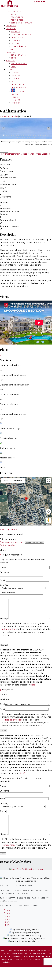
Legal (19, 905)
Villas (14, 14)
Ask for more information (34, 542)
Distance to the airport (11, 365)
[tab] (3, 135)
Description (14, 154)
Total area (5, 164)
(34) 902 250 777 (41, 898)
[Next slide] (48, 128)
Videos (24, 154)
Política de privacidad (12, 720)
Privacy (26, 905)
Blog (13, 58)
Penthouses (17, 20)
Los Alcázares (18, 46)
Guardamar (17, 37)
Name (3, 567)
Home (3, 116)
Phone (3, 811)
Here (33, 685)
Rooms (3, 191)
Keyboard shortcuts (20, 524)
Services (37, 154)
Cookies (34, 905)
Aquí (22, 773)
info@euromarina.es (8, 901)
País (2, 704)
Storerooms (5, 208)
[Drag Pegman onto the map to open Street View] (48, 520)
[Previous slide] (3, 128)
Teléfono (4, 699)
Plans (30, 154)
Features (4, 154)
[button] (4, 150)
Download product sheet (12, 542)
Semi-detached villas (22, 23)
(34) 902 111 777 (9, 898)
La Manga (15, 40)
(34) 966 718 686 (23, 898)
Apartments (17, 17)
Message (4, 619)
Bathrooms (5, 197)
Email (3, 580)
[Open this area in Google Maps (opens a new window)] (5, 524)
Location (11, 29)
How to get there (8, 529)
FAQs (13, 67)
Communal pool (8, 220)
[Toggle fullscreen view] (48, 480)
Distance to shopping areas (13, 414)
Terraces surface (8, 178)
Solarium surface (8, 184)
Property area (6, 171)
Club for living (19, 55)
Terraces (4, 214)
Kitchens (4, 202)
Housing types (13, 11)
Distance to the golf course (13, 375)
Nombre (4, 694)
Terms (49, 524)
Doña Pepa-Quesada (21, 35)
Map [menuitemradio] (6, 480)
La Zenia (15, 43)
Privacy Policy (9, 629)
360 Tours (11, 26)
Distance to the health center (14, 385)
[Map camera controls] (48, 511)
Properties (12, 116)
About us (11, 52)
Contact (10, 61)
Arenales (15, 32)
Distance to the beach (10, 394)
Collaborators (19, 64)
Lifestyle (10, 49)
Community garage (9, 226)
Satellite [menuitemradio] (18, 480)
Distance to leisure (9, 404)
